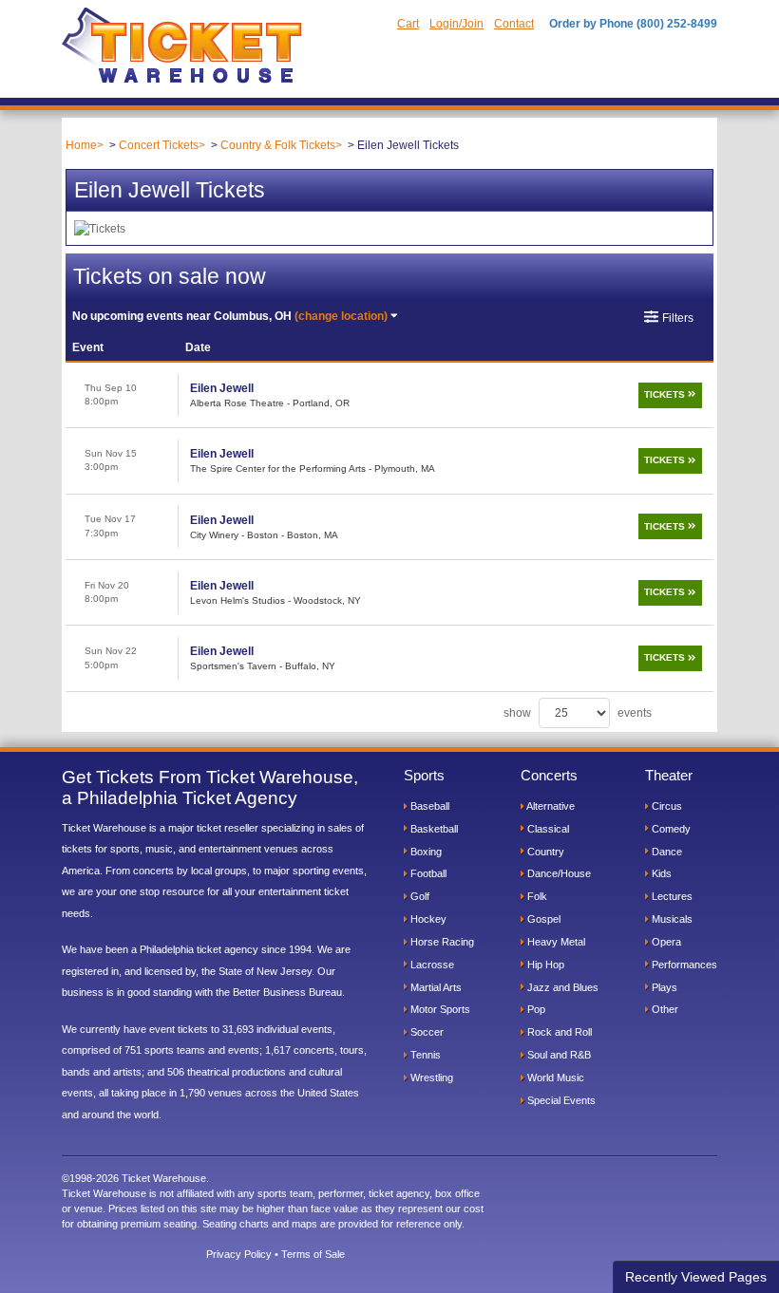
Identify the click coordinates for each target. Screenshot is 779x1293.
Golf (418, 896)
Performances (683, 964)
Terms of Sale (313, 1254)
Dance (665, 851)
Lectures (671, 896)
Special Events (560, 1100)
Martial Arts (435, 987)
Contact (514, 23)
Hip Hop (544, 964)
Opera (665, 941)
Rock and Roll (558, 1032)
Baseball (428, 806)
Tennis (424, 1054)
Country (544, 851)
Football (427, 873)
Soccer (426, 1032)
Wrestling (430, 1077)
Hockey (427, 919)
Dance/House (557, 873)
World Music (554, 1077)
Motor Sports (439, 1009)
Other (663, 1009)
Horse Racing (441, 941)
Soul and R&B (557, 1054)
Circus (665, 806)
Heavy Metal (554, 941)
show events (578, 713)
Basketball (433, 828)
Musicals (671, 919)
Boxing (425, 851)
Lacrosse (431, 964)
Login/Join (456, 23)
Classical (546, 828)
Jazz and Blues (561, 987)
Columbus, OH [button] (230, 316)
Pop (534, 1009)
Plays (663, 987)
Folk (535, 896)
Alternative (549, 806)
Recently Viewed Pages (696, 1276)
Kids (660, 873)
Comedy (670, 828)
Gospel (542, 919)
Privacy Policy (239, 1254)
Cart (408, 23)
